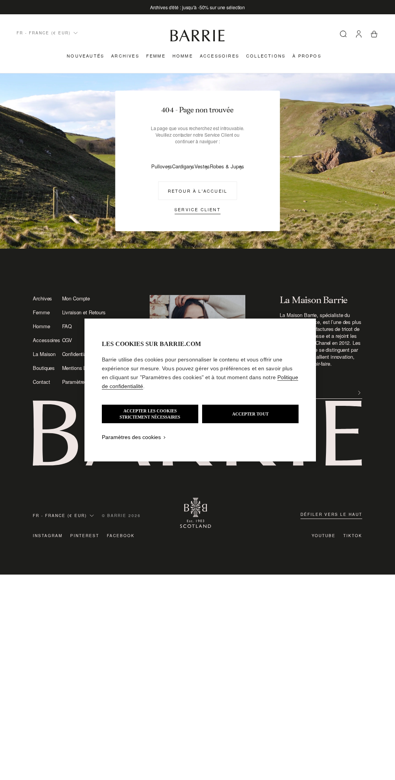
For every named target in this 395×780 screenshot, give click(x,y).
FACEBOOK (121, 535)
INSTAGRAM (47, 535)
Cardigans (183, 166)
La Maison (44, 354)
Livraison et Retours (84, 312)
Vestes (202, 166)
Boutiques (44, 368)
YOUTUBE (324, 535)
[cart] (374, 35)
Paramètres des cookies (131, 437)
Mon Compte (76, 298)
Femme (155, 56)
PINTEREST (84, 535)
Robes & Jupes (227, 166)
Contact (41, 381)
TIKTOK (352, 535)
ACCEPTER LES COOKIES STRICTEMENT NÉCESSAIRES (150, 414)
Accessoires (219, 56)
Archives (125, 56)
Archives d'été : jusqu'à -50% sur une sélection (197, 7)
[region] (200, 390)
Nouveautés (85, 56)
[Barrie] (197, 40)
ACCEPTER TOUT (250, 414)
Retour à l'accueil (198, 190)
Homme (182, 56)
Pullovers (161, 166)
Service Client (197, 209)
